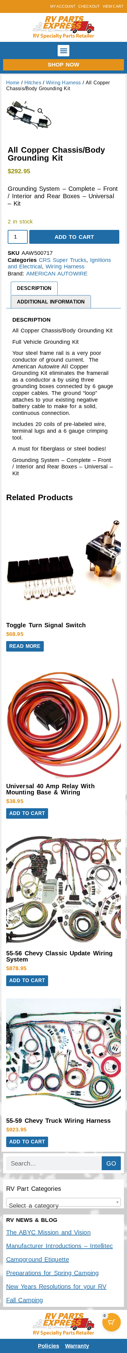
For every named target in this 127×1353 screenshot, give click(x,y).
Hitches (32, 82)
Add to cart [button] (27, 813)
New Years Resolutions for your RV (56, 1286)
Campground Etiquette (37, 1259)
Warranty (77, 1346)
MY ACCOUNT (62, 6)
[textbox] (63, 1205)
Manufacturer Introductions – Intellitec (59, 1246)
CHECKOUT (89, 6)
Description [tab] (34, 288)
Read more (25, 646)
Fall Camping (24, 1300)
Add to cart (74, 237)
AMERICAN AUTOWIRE (57, 274)
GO (111, 1163)
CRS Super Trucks (62, 260)
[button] (63, 51)
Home (12, 82)
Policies (48, 1346)
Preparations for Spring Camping (52, 1273)
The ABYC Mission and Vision (48, 1232)
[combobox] (63, 1202)
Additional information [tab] (51, 301)
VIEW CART (113, 6)
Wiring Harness (63, 82)
